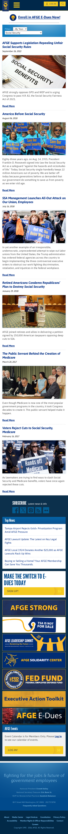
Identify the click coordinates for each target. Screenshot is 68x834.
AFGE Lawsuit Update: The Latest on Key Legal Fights (31, 541)
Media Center (17, 817)
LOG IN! (13, 750)
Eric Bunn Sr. (46, 792)
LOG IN (52, 4)
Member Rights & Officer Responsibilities (37, 821)
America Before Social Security (23, 114)
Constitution (45, 817)
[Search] (63, 4)
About (6, 817)
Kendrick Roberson (48, 796)
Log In (58, 736)
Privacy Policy (59, 817)
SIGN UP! (12, 591)
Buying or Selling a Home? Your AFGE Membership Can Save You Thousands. (33, 562)
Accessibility (12, 821)
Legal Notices (31, 817)
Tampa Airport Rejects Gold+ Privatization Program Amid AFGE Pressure (33, 530)
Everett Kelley (42, 789)
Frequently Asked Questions (34, 806)
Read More (8, 106)
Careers (35, 824)
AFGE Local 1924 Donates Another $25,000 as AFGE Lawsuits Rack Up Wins (34, 552)
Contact (60, 821)
